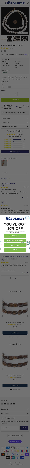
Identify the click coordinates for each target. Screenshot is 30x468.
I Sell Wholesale (14, 245)
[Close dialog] (27, 218)
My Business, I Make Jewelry (15, 240)
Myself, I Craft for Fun (15, 235)
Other (15, 249)
